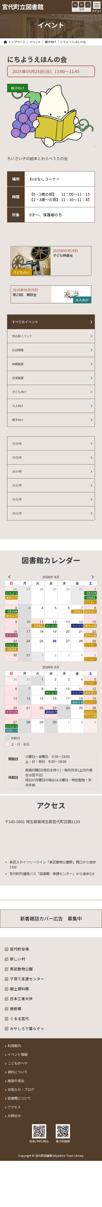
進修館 (15, 1008)
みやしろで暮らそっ (27, 1028)
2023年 (17, 485)
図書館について (19, 1098)
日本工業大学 (21, 998)
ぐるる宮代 (19, 1018)
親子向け (17, 88)
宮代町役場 (19, 948)
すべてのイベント (25, 321)
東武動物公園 (21, 968)
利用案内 (14, 1045)
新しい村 (17, 958)
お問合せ (14, 1115)
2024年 (17, 471)
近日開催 (17, 350)
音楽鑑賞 (17, 378)
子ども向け (19, 392)
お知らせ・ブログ (21, 1089)
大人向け (17, 406)
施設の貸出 (16, 1080)
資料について (18, 1072)
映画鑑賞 (17, 364)
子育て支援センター (27, 978)
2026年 (17, 443)
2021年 (17, 513)
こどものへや (18, 1063)
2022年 (17, 499)
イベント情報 (18, 1054)
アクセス (14, 1107)
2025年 (17, 457)
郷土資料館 (19, 988)
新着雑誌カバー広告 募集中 (51, 918)
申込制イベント (22, 336)
